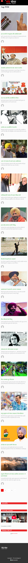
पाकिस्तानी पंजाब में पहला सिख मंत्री (11, 195)
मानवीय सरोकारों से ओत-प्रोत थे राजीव (11, 68)
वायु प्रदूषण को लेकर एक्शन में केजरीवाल (12, 413)
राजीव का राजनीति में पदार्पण (9, 127)
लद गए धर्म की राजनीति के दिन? (10, 98)
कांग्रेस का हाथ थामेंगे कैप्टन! (9, 445)
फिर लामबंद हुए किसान (7, 379)
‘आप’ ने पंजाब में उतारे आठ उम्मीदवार (11, 161)
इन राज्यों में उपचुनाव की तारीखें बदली (11, 34)
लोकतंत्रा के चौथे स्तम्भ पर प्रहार (9, 349)
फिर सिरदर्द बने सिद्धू (6, 319)
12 (11, 490)
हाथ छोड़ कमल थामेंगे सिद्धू (8, 225)
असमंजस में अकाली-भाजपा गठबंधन (11, 289)
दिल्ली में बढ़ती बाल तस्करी (8, 259)
